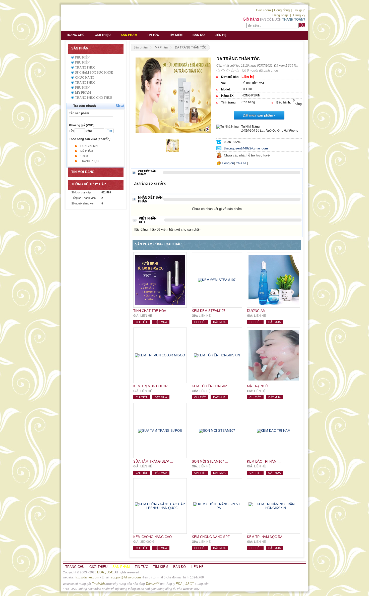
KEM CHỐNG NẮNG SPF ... (213, 537)
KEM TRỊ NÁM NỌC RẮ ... (266, 537)
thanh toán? (293, 19)
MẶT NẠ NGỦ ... (259, 386)
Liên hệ (220, 35)
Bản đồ (199, 35)
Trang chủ (75, 35)
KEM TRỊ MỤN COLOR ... (152, 386)
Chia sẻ (241, 163)
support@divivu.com (126, 577)
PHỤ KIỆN (82, 87)
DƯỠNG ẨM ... (258, 311)
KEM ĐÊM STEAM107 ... (210, 311)
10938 (84, 155)
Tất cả (119, 105)
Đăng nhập (280, 15)
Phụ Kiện (82, 57)
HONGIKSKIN (89, 145)
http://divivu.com (87, 577)
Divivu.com (263, 10)
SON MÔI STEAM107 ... (210, 461)
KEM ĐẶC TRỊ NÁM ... (264, 461)
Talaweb (152, 584)
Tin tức (153, 35)
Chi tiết (141, 321)
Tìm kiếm (175, 35)
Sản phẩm (129, 35)
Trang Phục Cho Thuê (93, 97)
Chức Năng (84, 77)
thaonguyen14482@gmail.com (246, 148)
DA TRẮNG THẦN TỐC (190, 47)
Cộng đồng (282, 10)
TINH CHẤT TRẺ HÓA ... (151, 311)
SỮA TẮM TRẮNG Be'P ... (153, 461)
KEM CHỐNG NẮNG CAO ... (154, 537)
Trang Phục (85, 67)
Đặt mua (161, 321)
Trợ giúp (299, 10)
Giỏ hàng (251, 19)
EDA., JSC (105, 572)
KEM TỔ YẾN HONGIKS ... (212, 386)
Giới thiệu (103, 35)
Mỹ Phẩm (83, 92)
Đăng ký (299, 15)
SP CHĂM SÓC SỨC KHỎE (94, 72)
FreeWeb (98, 584)
